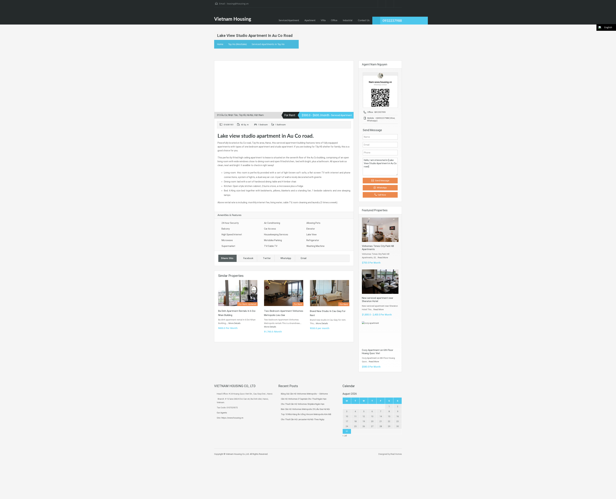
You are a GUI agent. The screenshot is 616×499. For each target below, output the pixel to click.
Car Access (270, 228)
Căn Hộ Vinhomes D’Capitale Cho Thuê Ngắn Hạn (303, 399)
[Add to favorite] (220, 68)
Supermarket (228, 246)
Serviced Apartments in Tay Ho (268, 44)
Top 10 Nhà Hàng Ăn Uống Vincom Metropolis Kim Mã (306, 414)
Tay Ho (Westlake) (237, 44)
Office (334, 20)
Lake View (311, 234)
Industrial (347, 20)
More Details (234, 323)
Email (303, 258)
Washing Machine (315, 246)
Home (220, 44)
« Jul (344, 435)
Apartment (309, 20)
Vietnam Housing (232, 19)
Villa (323, 20)
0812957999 (379, 112)
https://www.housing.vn (232, 418)
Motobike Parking (273, 240)
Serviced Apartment (289, 20)
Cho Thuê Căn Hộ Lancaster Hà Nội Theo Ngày (302, 419)
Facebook (248, 258)
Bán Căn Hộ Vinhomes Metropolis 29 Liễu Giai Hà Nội (305, 409)
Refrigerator (312, 240)
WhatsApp (285, 258)
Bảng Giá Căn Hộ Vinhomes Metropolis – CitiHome (304, 394)
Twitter (267, 258)
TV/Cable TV (270, 246)
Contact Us (364, 20)
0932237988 (392, 20)
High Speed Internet (232, 234)
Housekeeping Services (276, 234)
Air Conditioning (272, 223)
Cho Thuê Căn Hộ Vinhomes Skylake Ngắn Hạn (302, 404)
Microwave (227, 240)
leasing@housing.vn (238, 3)
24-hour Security (230, 223)
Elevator (310, 228)
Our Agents (222, 412)
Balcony (226, 228)
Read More (383, 257)
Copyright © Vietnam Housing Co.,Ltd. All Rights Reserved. (241, 454)
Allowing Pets (313, 223)
